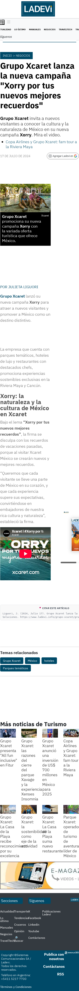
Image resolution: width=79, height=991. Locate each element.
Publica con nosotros (54, 956)
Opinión (19, 931)
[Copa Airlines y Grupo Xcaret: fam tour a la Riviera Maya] (71, 733)
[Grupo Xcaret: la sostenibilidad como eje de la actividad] (29, 809)
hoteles (49, 660)
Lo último (20, 29)
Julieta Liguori (23, 286)
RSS (60, 974)
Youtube (33, 931)
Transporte (21, 911)
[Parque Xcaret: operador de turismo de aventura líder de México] (71, 809)
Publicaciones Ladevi (51, 913)
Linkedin (33, 924)
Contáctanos (36, 938)
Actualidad (7, 911)
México (32, 660)
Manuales (35, 29)
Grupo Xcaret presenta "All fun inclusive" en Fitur (8, 753)
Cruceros (20, 924)
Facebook (34, 918)
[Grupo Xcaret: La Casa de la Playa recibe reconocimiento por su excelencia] (8, 809)
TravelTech (65, 29)
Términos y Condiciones (16, 987)
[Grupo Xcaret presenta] (8, 733)
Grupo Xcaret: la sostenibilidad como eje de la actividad (33, 831)
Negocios (49, 29)
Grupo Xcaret (12, 296)
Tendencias (21, 918)
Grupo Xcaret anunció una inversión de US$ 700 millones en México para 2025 (50, 767)
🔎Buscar (18, 939)
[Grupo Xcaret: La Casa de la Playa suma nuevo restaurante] (50, 809)
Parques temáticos (15, 668)
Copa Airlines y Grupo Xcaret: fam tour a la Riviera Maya (41, 144)
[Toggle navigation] (8, 22)
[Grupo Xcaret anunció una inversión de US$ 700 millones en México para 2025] (50, 733)
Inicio (7, 55)
